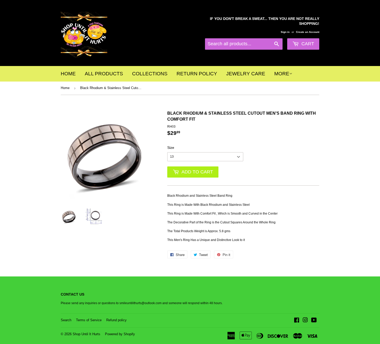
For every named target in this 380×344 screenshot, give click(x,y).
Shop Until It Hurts (86, 334)
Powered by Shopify (120, 334)
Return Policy (197, 73)
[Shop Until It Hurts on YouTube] (314, 321)
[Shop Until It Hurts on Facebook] (296, 321)
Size (170, 147)
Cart (307, 43)
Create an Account (307, 32)
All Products (104, 73)
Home (68, 73)
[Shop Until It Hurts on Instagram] (305, 321)
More (281, 73)
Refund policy (116, 320)
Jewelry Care (245, 73)
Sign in (285, 32)
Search (66, 320)
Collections (150, 73)
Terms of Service (89, 320)
